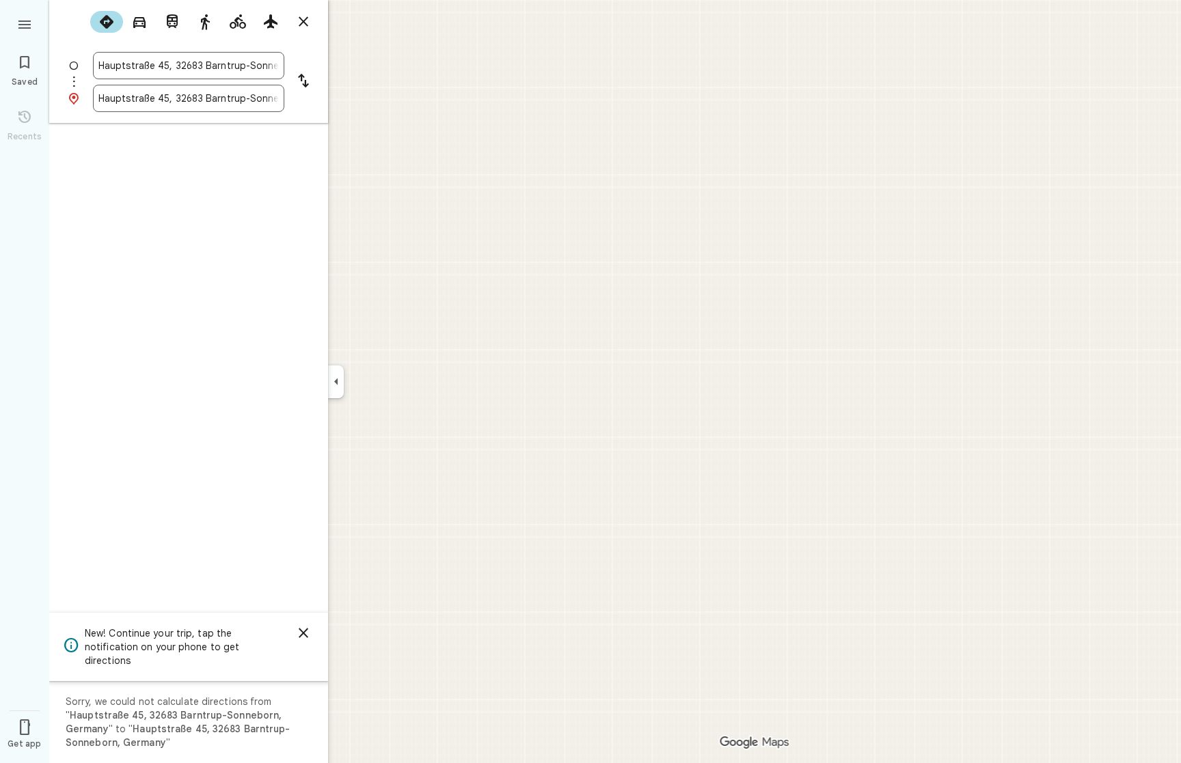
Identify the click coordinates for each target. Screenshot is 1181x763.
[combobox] (188, 65)
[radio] (106, 22)
